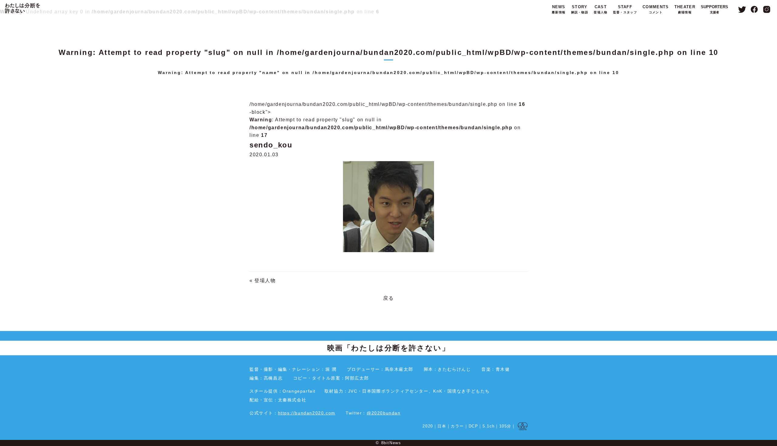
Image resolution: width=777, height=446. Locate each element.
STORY (579, 9)
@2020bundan (384, 413)
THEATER (684, 9)
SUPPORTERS (714, 9)
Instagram (767, 9)
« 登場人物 (262, 280)
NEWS (558, 9)
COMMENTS (656, 9)
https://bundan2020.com (306, 413)
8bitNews (391, 443)
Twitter (742, 9)
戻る (388, 298)
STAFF (625, 9)
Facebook (754, 9)
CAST (600, 9)
